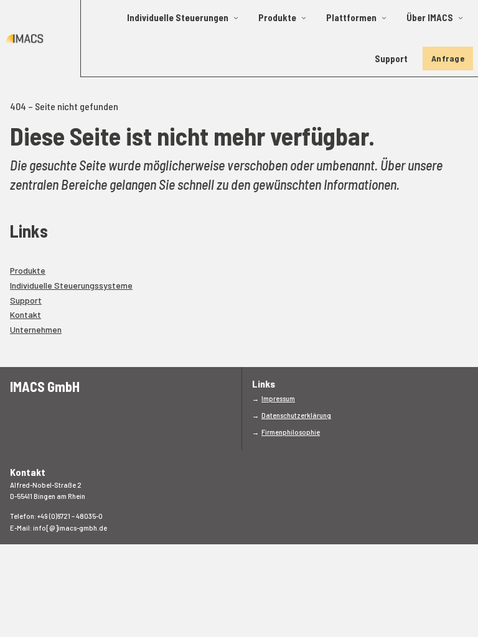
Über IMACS (429, 17)
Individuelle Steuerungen (177, 17)
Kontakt (25, 314)
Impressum (278, 398)
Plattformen (351, 17)
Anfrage (448, 58)
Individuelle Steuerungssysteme (71, 285)
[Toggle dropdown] (235, 18)
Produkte (277, 17)
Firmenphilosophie (290, 432)
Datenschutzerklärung (296, 415)
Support (391, 58)
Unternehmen (36, 329)
